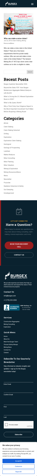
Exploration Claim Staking (12, 141)
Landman (7, 151)
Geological (7, 144)
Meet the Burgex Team (11, 341)
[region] (18, 459)
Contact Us (19, 255)
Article (6, 123)
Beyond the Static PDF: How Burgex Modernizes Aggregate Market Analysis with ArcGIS (17, 90)
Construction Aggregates (11, 321)
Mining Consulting (9, 324)
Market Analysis (9, 155)
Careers (6, 352)
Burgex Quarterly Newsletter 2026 (15, 84)
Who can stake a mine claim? (15, 38)
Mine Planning (9, 162)
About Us (6, 339)
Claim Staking (17, 40)
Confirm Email (8, 395)
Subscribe (18, 434)
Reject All (18, 472)
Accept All (18, 461)
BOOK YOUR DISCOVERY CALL (19, 245)
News (6, 176)
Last (5, 417)
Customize (18, 466)
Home (5, 336)
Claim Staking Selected (12, 130)
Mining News (8, 347)
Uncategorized (9, 193)
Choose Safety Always (11, 344)
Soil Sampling (8, 190)
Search (30, 72)
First (5, 407)
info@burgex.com (10, 296)
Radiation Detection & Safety (14, 186)
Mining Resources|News (12, 172)
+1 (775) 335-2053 (10, 300)
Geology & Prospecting (12, 148)
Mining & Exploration (11, 169)
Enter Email (7, 384)
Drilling (6, 134)
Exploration (7, 137)
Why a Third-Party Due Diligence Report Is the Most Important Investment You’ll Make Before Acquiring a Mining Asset (18, 109)
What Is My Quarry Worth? (13, 103)
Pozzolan (7, 183)
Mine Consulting (9, 158)
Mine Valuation (9, 165)
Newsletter (7, 179)
